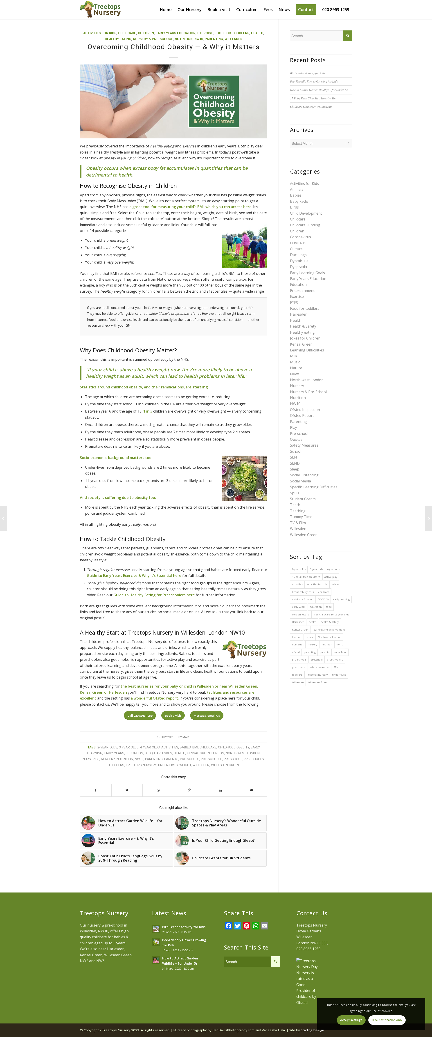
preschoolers (335, 659)
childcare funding (302, 599)
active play (330, 576)
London (218, 753)
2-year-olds (107, 747)
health (179, 753)
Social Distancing (304, 475)
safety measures (319, 667)
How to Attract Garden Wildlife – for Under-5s (319, 89)
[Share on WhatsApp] (158, 790)
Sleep (294, 469)
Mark (186, 737)
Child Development (306, 213)
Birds (294, 207)
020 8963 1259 (308, 948)
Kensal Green (198, 753)
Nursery (297, 385)
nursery (108, 759)
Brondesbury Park (303, 592)
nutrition (125, 759)
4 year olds (150, 747)
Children (146, 33)
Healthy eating (118, 39)
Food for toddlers (232, 33)
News (294, 374)
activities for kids (317, 584)
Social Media (300, 481)
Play (293, 427)
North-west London (243, 753)
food (149, 753)
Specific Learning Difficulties (313, 486)
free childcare (300, 614)
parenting (154, 759)
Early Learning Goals (307, 272)
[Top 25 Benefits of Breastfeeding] (3, 518)
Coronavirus (300, 236)
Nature (296, 367)
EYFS (294, 302)
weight (185, 765)
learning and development (329, 629)
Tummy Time (301, 516)
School (295, 451)
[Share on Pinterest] (189, 790)
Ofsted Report (302, 415)
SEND (295, 463)
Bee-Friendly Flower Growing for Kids (314, 81)
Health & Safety (303, 326)
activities (169, 747)
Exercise (205, 33)
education (134, 753)
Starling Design (312, 1030)
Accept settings (351, 1020)
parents (171, 759)
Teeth (295, 504)
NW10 (198, 39)
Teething (298, 510)
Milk (293, 355)
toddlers (116, 765)
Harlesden (163, 753)
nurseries (91, 759)
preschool (233, 759)
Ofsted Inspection (305, 409)
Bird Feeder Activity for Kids (307, 73)
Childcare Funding (305, 225)
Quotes (296, 439)
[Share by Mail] (251, 790)
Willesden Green (225, 765)
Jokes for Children (305, 338)
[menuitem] (166, 9)
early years (114, 753)
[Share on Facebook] (95, 790)
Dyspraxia (298, 266)
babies (185, 747)
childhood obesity (233, 747)
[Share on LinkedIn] (220, 790)
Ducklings (298, 254)
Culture (296, 248)
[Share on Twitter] (127, 790)
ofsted (296, 652)
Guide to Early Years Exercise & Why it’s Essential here (134, 575)
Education (298, 284)
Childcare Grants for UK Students (311, 106)
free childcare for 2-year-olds (331, 614)
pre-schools (211, 759)
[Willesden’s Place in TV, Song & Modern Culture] (428, 518)
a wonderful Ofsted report (154, 698)
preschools (254, 759)
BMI (195, 747)
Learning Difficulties (307, 350)
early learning (341, 599)
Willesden (234, 39)
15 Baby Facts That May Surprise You (313, 98)
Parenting (214, 39)
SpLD (294, 493)
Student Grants (303, 498)
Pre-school (299, 433)
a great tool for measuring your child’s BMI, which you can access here (190, 206)
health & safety (330, 622)
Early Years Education (176, 33)
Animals (296, 189)
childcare (208, 747)
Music (295, 362)
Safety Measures (304, 445)
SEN (293, 457)
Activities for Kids (99, 33)
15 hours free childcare (306, 576)
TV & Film (298, 522)
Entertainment (302, 290)
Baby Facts (299, 201)
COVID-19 (298, 243)
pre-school (189, 759)
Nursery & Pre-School (153, 39)
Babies (296, 195)
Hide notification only (387, 1020)
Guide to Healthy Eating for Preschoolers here (154, 594)
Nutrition (184, 39)
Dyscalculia (299, 260)
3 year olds (129, 747)
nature (310, 637)
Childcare (127, 33)
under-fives (168, 765)
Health (257, 33)
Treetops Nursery (141, 765)
